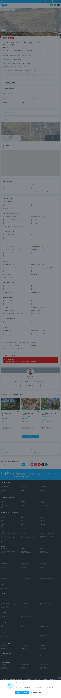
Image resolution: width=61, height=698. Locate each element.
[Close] (59, 678)
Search (2, 679)
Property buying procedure (28, 679)
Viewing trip (35, 679)
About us (40, 679)
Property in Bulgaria (19, 679)
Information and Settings (36, 692)
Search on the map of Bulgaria (10, 679)
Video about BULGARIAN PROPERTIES (49, 679)
